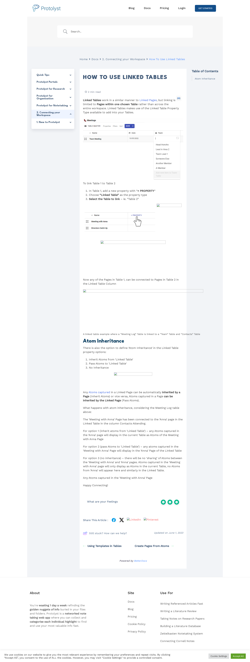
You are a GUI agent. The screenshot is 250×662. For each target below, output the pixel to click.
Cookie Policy (136, 624)
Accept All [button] (238, 656)
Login (182, 8)
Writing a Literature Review (178, 611)
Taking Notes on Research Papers (182, 618)
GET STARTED (205, 8)
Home (84, 59)
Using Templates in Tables (104, 546)
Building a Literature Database (180, 626)
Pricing (164, 8)
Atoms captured (99, 392)
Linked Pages (148, 100)
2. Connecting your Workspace (123, 59)
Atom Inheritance (205, 78)
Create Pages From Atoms (152, 546)
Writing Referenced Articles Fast (181, 603)
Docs (147, 8)
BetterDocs (140, 560)
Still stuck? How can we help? (108, 533)
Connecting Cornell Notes (177, 641)
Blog (132, 8)
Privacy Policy (137, 631)
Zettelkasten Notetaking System (181, 633)
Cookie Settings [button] (219, 656)
